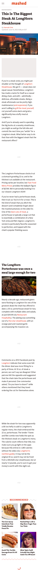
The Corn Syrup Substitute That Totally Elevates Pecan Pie (7, 525)
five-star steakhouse (17, 321)
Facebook (34, 53)
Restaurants (7, 9)
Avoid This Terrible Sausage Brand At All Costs (9, 552)
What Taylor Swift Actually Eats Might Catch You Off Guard (27, 552)
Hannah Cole (8, 27)
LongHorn (6, 363)
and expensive (20, 105)
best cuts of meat (18, 212)
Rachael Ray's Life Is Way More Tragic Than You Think (28, 524)
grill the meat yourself (24, 108)
